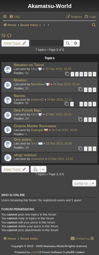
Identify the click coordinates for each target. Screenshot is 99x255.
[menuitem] (14, 16)
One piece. (23, 139)
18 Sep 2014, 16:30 (59, 143)
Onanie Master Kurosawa (35, 126)
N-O (6, 35)
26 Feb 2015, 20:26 (64, 130)
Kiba (34, 68)
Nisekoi (20, 80)
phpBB (35, 252)
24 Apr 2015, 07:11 (59, 99)
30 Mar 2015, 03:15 (58, 114)
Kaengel (37, 130)
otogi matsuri (25, 155)
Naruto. (20, 96)
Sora (34, 143)
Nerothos (38, 84)
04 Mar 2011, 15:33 (60, 158)
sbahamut (37, 158)
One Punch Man (27, 110)
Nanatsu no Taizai (29, 65)
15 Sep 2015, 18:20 (58, 68)
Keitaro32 (37, 99)
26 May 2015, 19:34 (66, 84)
